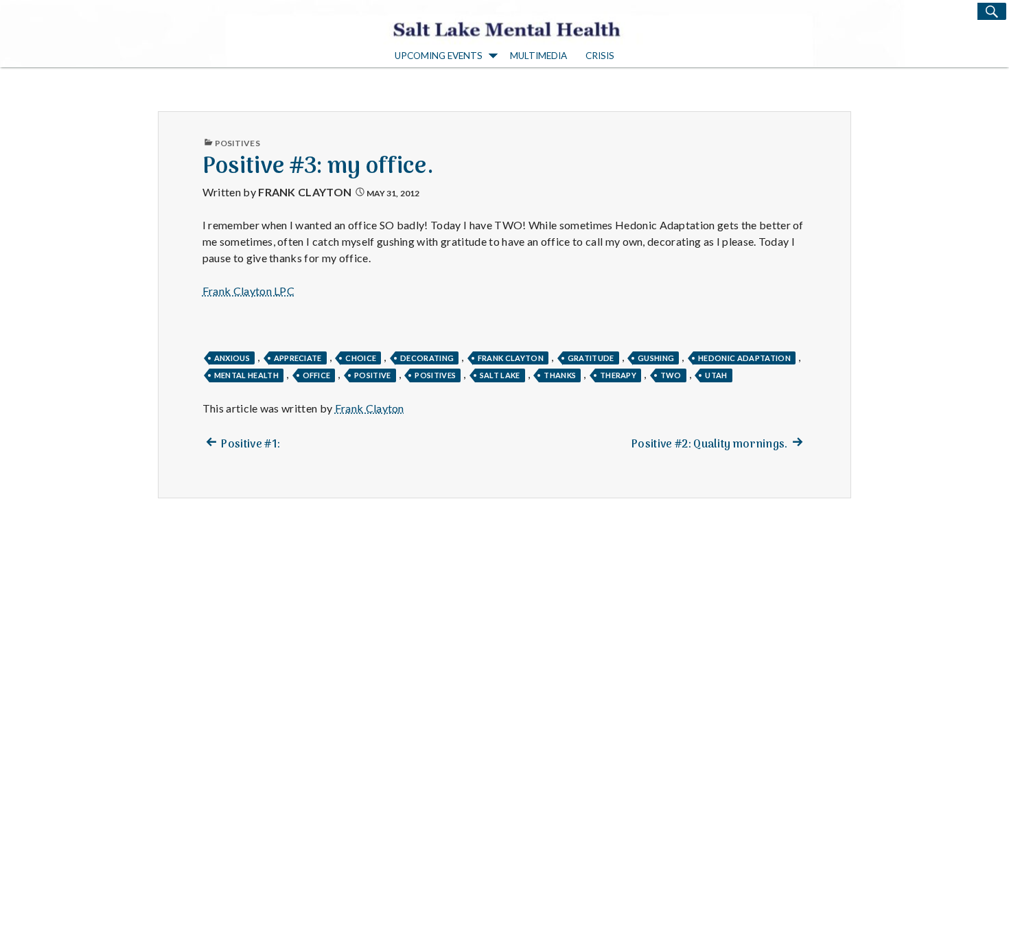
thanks (560, 375)
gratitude (591, 357)
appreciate (298, 357)
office (317, 375)
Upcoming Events (439, 55)
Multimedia (538, 55)
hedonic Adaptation (744, 357)
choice (360, 357)
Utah (716, 375)
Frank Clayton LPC (248, 290)
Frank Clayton (304, 191)
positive (372, 375)
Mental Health (246, 375)
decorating (427, 357)
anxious (232, 357)
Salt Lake (500, 375)
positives (435, 375)
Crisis (599, 55)
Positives (237, 143)
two (671, 375)
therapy (618, 375)
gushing (656, 357)
